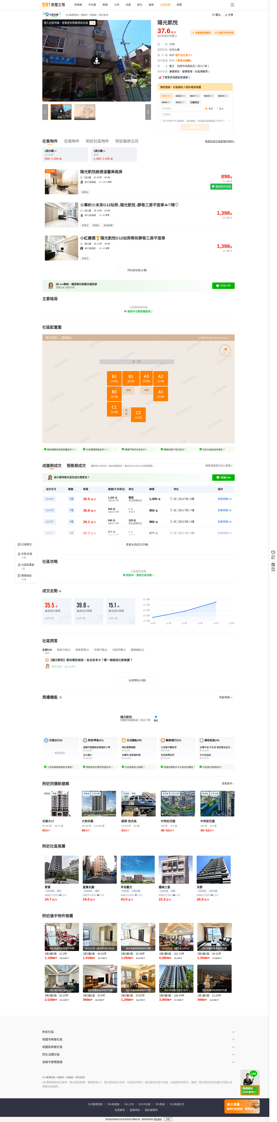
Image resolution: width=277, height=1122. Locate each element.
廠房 (151, 4)
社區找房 (165, 4)
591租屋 (160, 1104)
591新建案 (113, 1104)
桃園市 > (85, 15)
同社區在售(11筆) (137, 270)
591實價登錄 (95, 1104)
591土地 (129, 1104)
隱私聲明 (158, 1119)
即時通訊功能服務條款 (207, 121)
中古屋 (92, 4)
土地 (116, 4)
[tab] (52, 465)
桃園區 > (94, 15)
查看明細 (223, 499)
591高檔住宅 (177, 1104)
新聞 (179, 4)
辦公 (139, 4)
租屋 (105, 4)
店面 (128, 4)
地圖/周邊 (225, 697)
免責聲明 (120, 1110)
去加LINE (225, 285)
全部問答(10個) (137, 680)
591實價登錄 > (73, 15)
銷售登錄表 (218, 465)
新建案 (78, 4)
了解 (92, 23)
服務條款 (180, 121)
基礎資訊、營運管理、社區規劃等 (188, 71)
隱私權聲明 (190, 121)
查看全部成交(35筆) (137, 544)
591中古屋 (144, 1104)
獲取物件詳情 (223, 186)
